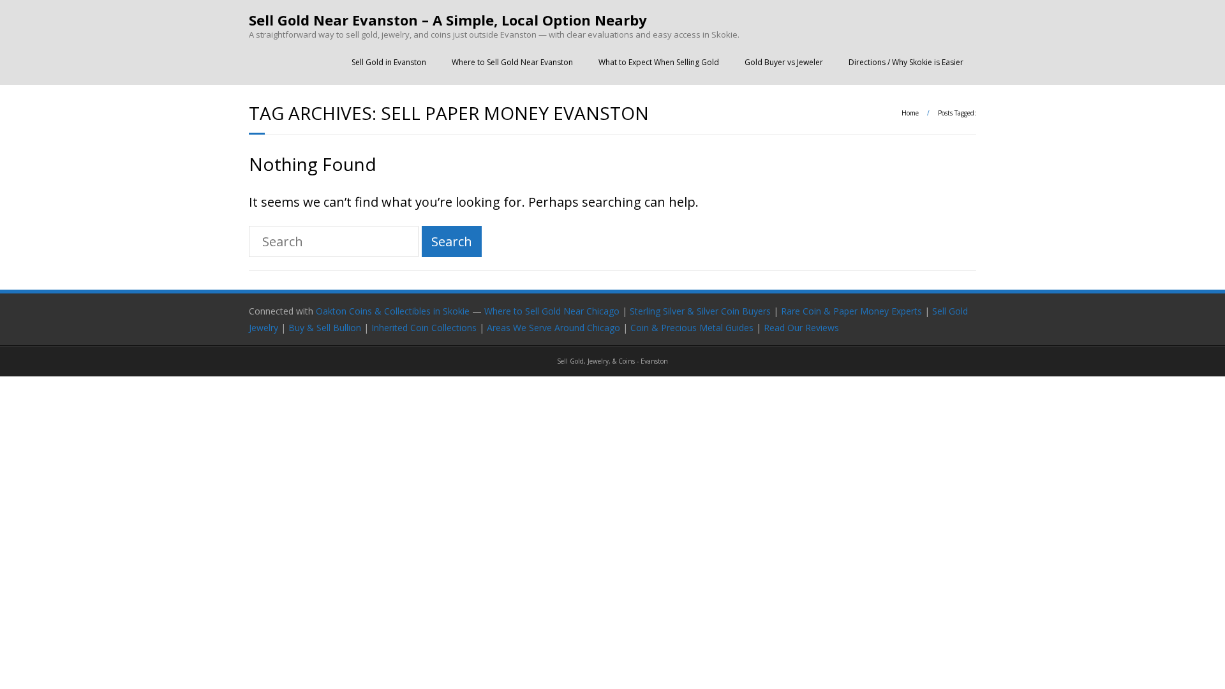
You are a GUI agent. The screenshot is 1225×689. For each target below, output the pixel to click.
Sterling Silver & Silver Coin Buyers (700, 311)
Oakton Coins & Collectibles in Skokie (393, 311)
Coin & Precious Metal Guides (692, 328)
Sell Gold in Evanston (389, 62)
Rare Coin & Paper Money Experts (851, 311)
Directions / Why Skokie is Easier (906, 62)
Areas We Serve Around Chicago (553, 328)
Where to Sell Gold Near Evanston (512, 62)
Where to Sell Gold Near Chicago (552, 311)
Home (910, 112)
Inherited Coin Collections (424, 328)
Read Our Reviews (801, 328)
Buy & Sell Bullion (324, 328)
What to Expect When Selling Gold (658, 62)
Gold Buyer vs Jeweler (784, 62)
